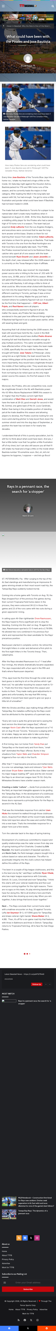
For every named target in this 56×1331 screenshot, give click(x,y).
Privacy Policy (8, 1259)
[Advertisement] (29, 1229)
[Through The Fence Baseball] (28, 6)
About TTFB (7, 1255)
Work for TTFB (8, 1267)
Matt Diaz (20, 399)
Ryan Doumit (23, 256)
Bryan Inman (27, 65)
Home (4, 1251)
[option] (28, 976)
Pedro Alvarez (45, 336)
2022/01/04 (9, 979)
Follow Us (36, 984)
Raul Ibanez (18, 306)
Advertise (6, 1263)
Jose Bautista (18, 177)
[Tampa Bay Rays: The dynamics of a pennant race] (9, 1214)
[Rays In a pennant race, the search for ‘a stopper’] (9, 1097)
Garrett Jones (36, 399)
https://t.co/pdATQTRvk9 (34, 974)
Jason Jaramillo (40, 256)
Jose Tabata (25, 353)
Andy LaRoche (17, 227)
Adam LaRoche (46, 237)
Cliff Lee (37, 303)
